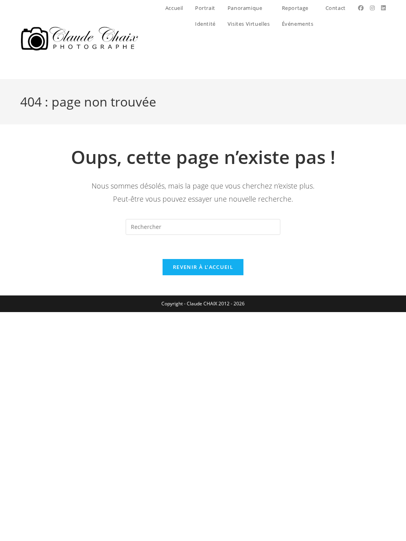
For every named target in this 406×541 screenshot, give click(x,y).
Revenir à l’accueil (203, 266)
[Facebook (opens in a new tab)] (361, 8)
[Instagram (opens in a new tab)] (372, 8)
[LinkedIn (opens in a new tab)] (383, 8)
